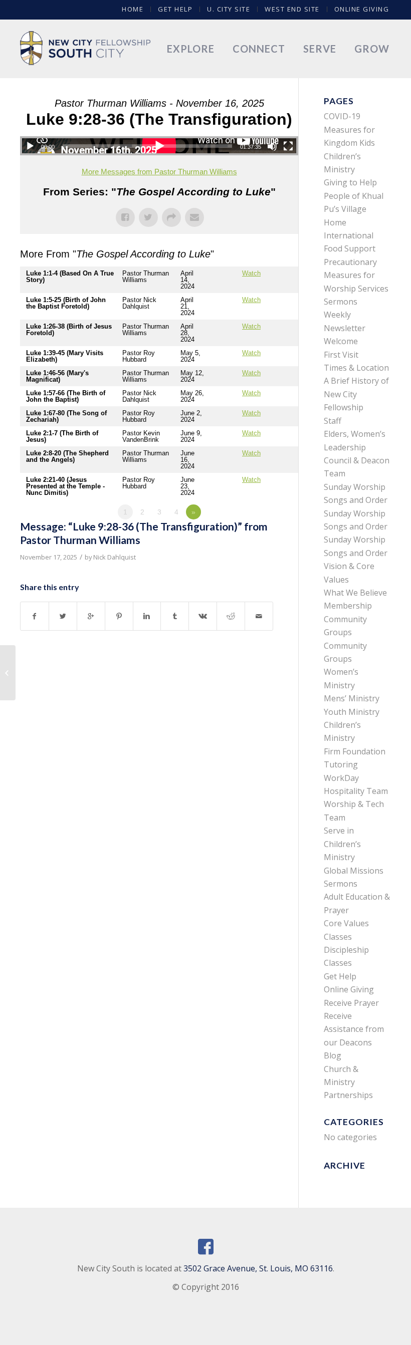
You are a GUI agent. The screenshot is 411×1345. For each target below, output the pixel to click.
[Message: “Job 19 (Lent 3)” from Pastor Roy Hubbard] (8, 672)
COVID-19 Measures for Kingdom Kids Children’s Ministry (349, 143)
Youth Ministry (351, 711)
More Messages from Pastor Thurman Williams (159, 171)
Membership (348, 605)
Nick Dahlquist (114, 557)
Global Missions (353, 870)
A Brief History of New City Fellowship (356, 394)
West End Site (292, 9)
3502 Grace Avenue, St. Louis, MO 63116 (258, 1268)
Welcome (341, 341)
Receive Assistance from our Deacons (354, 1029)
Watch (251, 273)
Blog (332, 1055)
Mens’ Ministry (351, 698)
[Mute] (272, 146)
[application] (159, 145)
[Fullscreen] (288, 146)
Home (132, 9)
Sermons (340, 301)
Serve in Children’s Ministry (342, 844)
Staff (332, 420)
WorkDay (341, 777)
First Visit (341, 354)
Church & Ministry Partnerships (348, 1082)
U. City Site (228, 9)
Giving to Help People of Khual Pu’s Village (353, 195)
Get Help (175, 9)
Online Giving (361, 9)
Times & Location (356, 367)
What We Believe (355, 592)
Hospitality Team (356, 790)
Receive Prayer (351, 1002)
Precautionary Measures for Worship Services (356, 275)
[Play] (30, 146)
